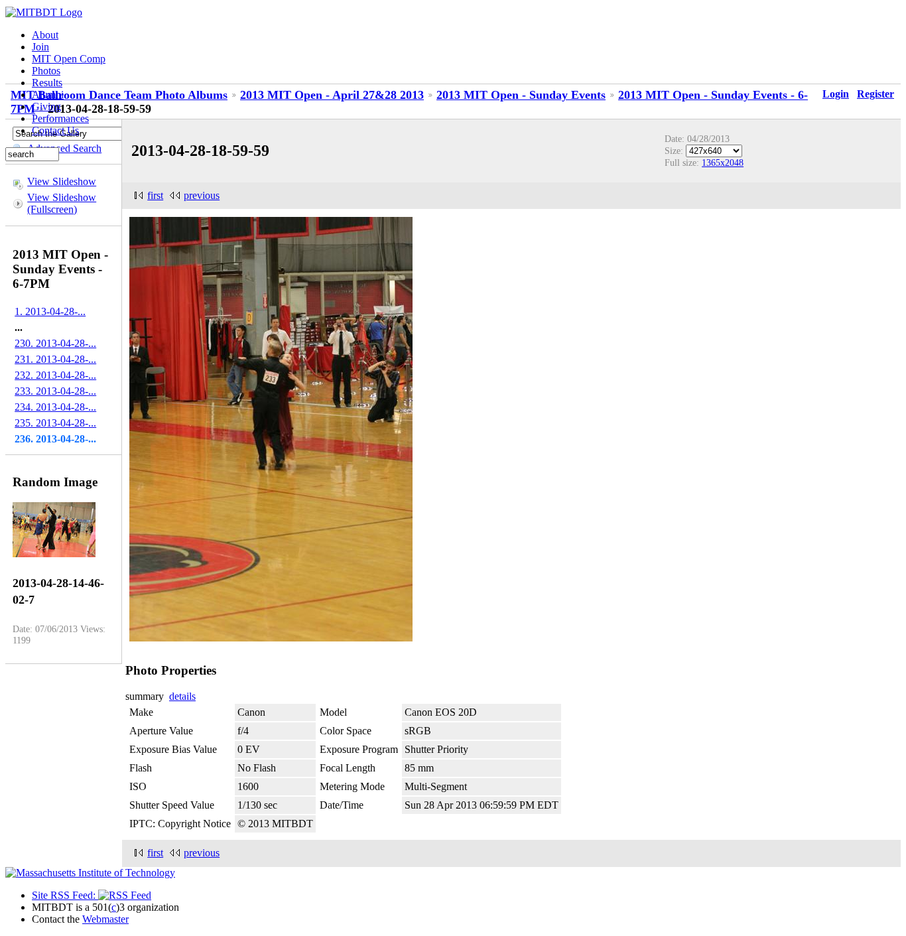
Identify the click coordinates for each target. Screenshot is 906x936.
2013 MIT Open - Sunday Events (521, 94)
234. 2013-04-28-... (55, 407)
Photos (46, 70)
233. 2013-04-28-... (55, 391)
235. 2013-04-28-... (55, 423)
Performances (60, 118)
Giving (46, 106)
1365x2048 (723, 162)
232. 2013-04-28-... (55, 375)
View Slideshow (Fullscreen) (61, 203)
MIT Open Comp (68, 58)
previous (202, 195)
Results (47, 82)
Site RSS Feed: (65, 895)
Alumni (48, 94)
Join (40, 46)
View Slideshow (61, 181)
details (182, 696)
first (155, 195)
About (45, 34)
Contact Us (55, 130)
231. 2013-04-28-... (55, 359)
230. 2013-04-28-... (55, 343)
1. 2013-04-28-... (50, 311)
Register (875, 94)
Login (835, 94)
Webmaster (105, 919)
